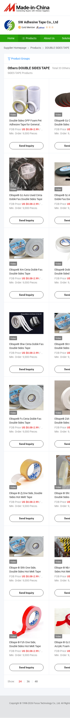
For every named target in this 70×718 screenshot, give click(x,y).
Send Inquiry (26, 145)
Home (10, 38)
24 (20, 681)
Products (31, 38)
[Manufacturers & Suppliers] (27, 7)
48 (36, 681)
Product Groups (20, 58)
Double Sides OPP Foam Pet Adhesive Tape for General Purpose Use (25, 124)
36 (28, 681)
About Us (49, 38)
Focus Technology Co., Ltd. (47, 703)
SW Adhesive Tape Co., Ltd (38, 22)
